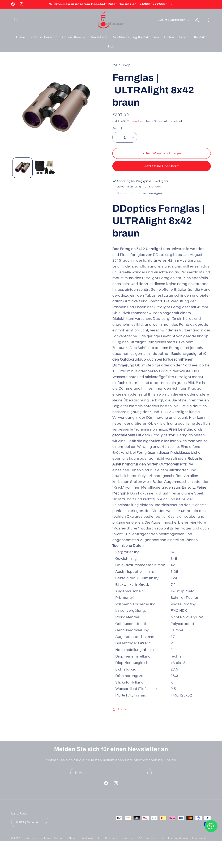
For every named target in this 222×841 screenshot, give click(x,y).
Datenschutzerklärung (119, 838)
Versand (133, 121)
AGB (139, 838)
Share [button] (121, 709)
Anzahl (117, 128)
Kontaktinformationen (174, 838)
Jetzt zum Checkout (161, 166)
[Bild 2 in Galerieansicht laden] (45, 168)
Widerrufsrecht (91, 838)
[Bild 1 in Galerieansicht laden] (22, 168)
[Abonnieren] (146, 773)
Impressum (199, 838)
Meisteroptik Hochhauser (37, 838)
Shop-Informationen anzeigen (139, 193)
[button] (16, 20)
